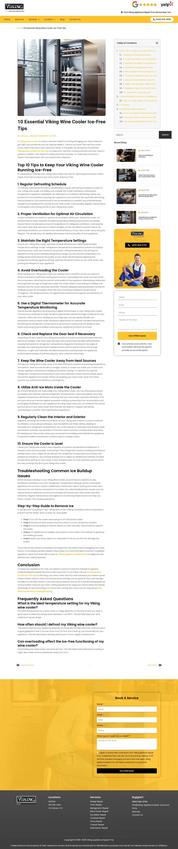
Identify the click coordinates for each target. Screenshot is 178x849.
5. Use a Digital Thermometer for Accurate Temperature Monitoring (140, 71)
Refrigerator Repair (99, 808)
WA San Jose (54, 804)
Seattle (51, 801)
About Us (19, 19)
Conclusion (124, 104)
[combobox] (136, 135)
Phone (100, 725)
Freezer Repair (97, 824)
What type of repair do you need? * (113, 736)
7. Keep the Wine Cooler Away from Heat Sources (140, 80)
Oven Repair (96, 804)
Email (99, 714)
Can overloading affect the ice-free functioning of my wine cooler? (141, 121)
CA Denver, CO (55, 808)
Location (48, 19)
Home (7, 19)
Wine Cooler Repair (99, 811)
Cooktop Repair (97, 818)
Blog (62, 19)
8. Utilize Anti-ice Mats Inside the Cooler (140, 84)
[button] (157, 43)
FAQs (134, 808)
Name (100, 704)
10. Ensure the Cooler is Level (137, 92)
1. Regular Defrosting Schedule (136, 55)
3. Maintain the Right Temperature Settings (140, 63)
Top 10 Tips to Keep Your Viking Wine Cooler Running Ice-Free (138, 50)
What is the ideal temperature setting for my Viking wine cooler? (140, 113)
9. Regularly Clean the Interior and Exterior (140, 88)
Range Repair (96, 801)
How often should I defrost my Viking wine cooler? (141, 117)
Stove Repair (96, 821)
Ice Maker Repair (98, 814)
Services (33, 19)
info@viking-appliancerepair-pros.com (150, 805)
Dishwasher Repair (99, 828)
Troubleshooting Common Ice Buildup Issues (138, 96)
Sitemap (136, 811)
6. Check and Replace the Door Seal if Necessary (140, 75)
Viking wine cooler (28, 141)
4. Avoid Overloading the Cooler (138, 67)
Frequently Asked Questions (132, 109)
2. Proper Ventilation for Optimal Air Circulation (140, 59)
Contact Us (75, 19)
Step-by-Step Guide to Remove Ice (140, 100)
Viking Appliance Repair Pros (73, 554)
